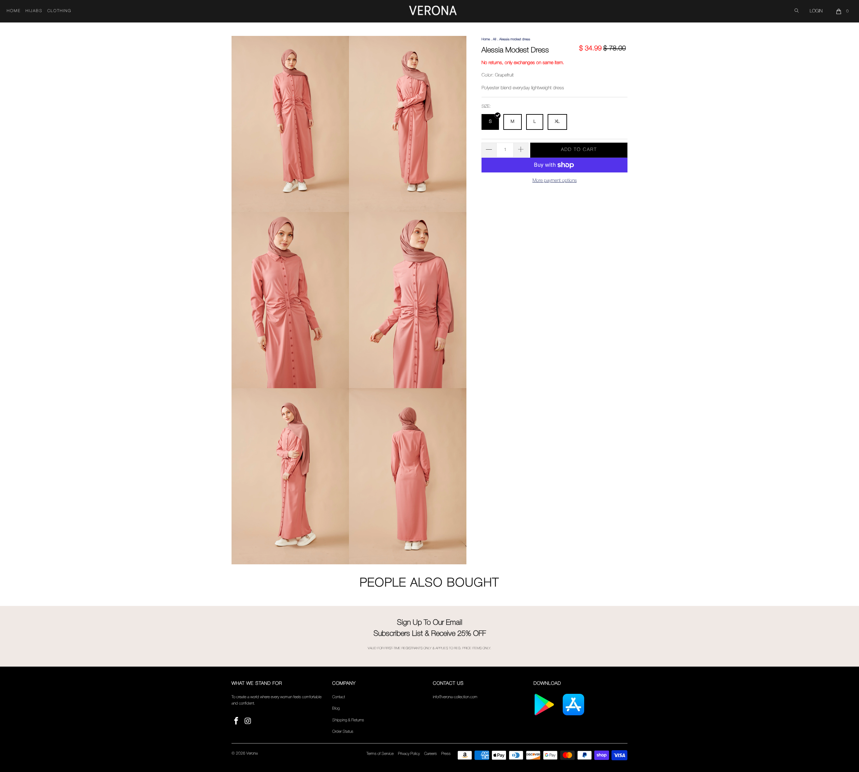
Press (446, 754)
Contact (338, 697)
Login (816, 11)
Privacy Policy (409, 754)
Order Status (342, 731)
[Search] (796, 11)
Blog (336, 708)
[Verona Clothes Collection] (432, 11)
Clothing (59, 11)
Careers (430, 754)
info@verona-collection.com (455, 697)
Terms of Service (380, 754)
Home (14, 11)
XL (557, 121)
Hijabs (34, 11)
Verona (252, 753)
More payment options (555, 180)
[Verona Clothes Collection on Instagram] (248, 721)
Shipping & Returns (348, 720)
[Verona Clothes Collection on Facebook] (237, 721)
